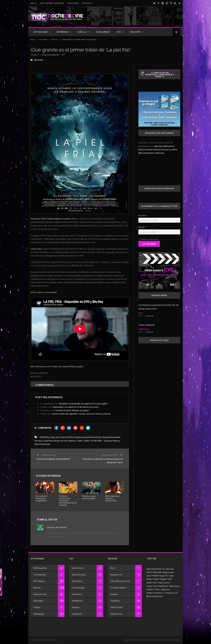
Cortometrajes (39, 574)
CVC (119, 32)
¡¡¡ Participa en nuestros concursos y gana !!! (160, 75)
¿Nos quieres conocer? (52, 3)
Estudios (75, 607)
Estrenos (63, 32)
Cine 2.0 (82, 32)
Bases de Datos (79, 574)
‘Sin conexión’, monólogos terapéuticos (42, 498)
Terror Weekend (146, 324)
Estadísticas (77, 600)
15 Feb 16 (149, 332)
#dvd (174, 149)
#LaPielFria (45, 437)
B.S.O (140, 313)
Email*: (142, 227)
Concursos (103, 32)
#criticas (156, 149)
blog (53, 437)
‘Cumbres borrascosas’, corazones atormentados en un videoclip (68, 500)
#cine (149, 149)
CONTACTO (87, 3)
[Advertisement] (144, 19)
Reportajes (38, 600)
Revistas (114, 594)
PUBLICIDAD (73, 3)
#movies (160, 153)
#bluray (142, 153)
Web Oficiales (117, 607)
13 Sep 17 (35, 54)
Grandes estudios (118, 587)
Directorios (77, 594)
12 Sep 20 (149, 316)
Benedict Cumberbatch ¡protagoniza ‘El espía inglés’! (83, 403)
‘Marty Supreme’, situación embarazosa (112, 498)
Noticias (54, 39)
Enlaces (135, 32)
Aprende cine (78, 568)
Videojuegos (38, 614)
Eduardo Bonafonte (50, 54)
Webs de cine (116, 614)
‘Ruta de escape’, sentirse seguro (89, 497)
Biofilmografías (40, 568)
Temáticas (143, 329)
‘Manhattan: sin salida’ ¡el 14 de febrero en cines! (76, 407)
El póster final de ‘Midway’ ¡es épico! (72, 410)
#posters (159, 146)
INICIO (34, 3)
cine (57, 437)
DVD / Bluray (38, 581)
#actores (142, 149)
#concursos (166, 149)
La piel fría (48, 440)
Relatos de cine (40, 594)
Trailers (36, 607)
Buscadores (77, 581)
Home (33, 39)
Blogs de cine (116, 574)
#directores (169, 146)
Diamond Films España (71, 437)
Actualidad (41, 32)
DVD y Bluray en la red (120, 581)
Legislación (77, 614)
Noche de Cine (60, 440)
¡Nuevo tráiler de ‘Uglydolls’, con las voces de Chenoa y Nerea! (81, 413)
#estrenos (151, 153)
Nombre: (142, 215)
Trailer (80, 440)
